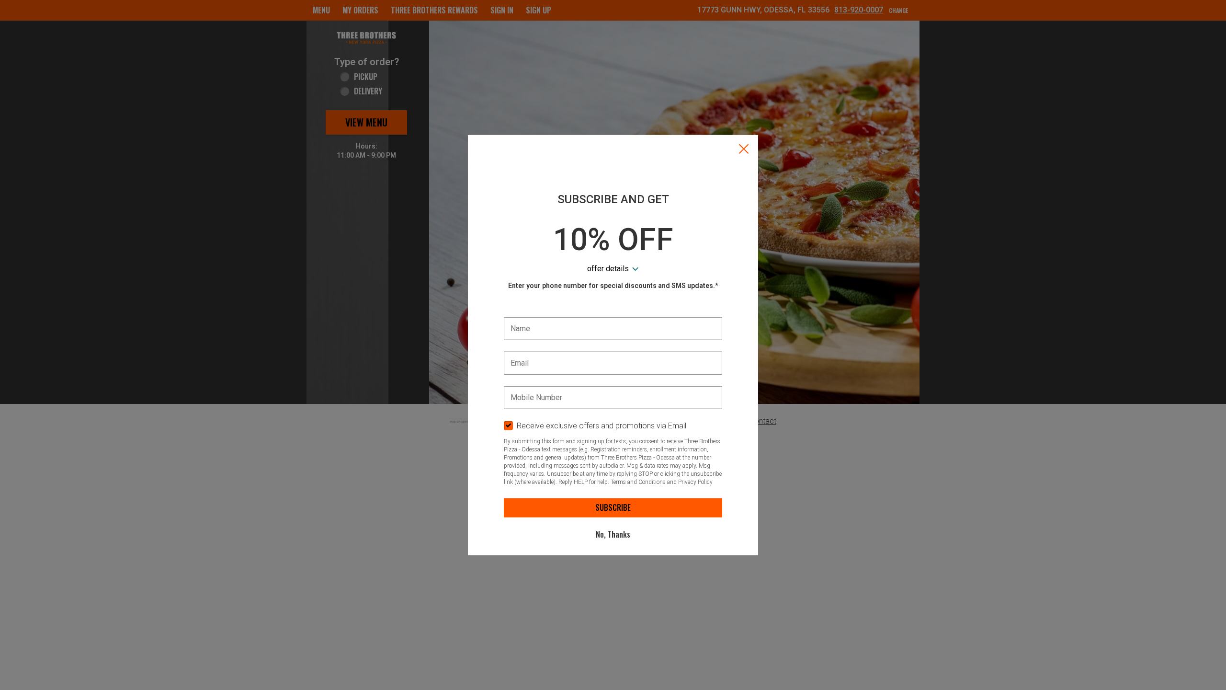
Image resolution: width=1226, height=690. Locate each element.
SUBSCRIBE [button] (613, 507)
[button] (744, 150)
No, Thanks (613, 534)
